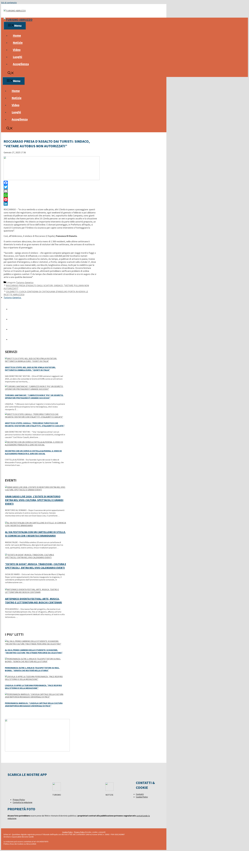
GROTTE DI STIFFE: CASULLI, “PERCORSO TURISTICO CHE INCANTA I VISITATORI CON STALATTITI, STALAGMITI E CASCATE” (35, 424)
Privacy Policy (19, 799)
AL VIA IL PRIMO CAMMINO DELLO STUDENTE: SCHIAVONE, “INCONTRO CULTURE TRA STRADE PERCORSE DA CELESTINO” (34, 651)
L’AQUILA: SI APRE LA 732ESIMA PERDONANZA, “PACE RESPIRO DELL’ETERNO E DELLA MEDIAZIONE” (33, 686)
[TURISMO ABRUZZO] (18, 20)
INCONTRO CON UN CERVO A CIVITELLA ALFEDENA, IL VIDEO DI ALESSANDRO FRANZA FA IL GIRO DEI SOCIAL (33, 452)
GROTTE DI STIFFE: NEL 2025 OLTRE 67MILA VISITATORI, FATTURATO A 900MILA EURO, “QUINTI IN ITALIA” (30, 368)
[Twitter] (50, 187)
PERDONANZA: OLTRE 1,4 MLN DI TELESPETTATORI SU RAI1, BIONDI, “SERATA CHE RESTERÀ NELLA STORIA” (32, 669)
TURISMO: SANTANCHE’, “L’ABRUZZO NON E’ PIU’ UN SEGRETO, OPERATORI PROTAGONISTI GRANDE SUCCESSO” (34, 396)
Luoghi (17, 57)
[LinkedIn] (50, 203)
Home (17, 35)
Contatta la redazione (22, 802)
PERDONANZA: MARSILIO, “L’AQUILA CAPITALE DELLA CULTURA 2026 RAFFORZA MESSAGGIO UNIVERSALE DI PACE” (34, 704)
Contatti (140, 794)
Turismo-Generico (24, 282)
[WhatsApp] (50, 195)
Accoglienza (21, 64)
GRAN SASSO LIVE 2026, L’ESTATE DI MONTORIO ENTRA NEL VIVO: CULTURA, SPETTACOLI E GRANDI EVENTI (34, 500)
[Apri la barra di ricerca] (11, 73)
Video (16, 50)
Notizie (18, 43)
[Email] (50, 191)
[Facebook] (50, 183)
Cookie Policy (142, 797)
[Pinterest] (50, 199)
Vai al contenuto (9, 2)
